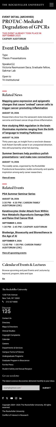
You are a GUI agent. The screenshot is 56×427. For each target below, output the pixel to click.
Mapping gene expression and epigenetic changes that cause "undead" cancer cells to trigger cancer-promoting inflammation (27, 104)
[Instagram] (16, 398)
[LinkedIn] (20, 398)
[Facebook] (3, 398)
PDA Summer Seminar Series (18, 193)
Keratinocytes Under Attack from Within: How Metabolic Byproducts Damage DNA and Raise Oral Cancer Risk (25, 215)
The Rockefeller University (14, 289)
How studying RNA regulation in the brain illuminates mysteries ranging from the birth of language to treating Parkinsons (28, 129)
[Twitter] (7, 398)
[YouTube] (11, 398)
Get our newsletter (10, 376)
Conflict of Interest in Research (15, 415)
